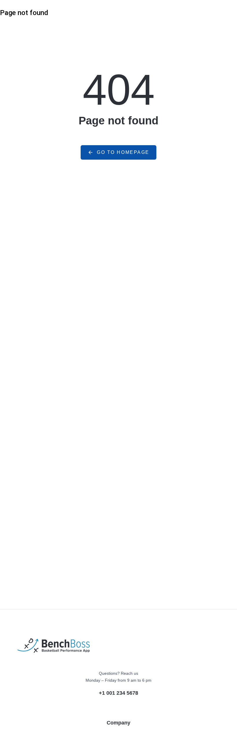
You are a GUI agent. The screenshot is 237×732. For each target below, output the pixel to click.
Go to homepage (123, 152)
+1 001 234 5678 (118, 693)
